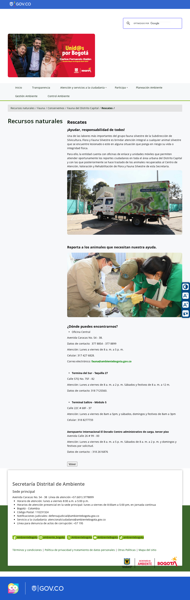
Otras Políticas (127, 550)
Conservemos (56, 108)
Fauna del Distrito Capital (83, 108)
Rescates (107, 108)
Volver (72, 464)
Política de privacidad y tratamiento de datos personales (80, 550)
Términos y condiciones (27, 550)
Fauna (41, 108)
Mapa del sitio (147, 550)
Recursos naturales (23, 108)
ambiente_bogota (54, 537)
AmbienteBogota (27, 537)
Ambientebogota (81, 537)
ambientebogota (133, 537)
